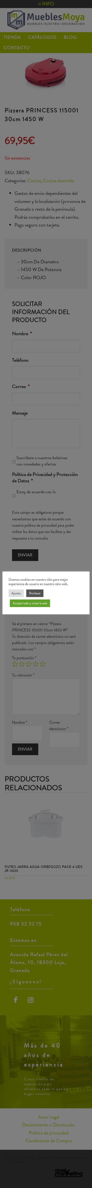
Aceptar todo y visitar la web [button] (30, 603)
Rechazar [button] (34, 593)
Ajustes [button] (16, 593)
